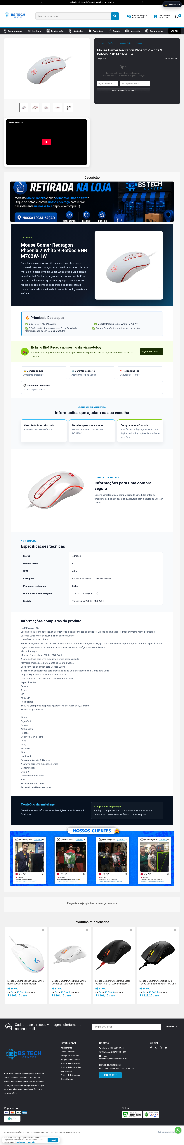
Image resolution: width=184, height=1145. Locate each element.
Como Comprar (67, 1052)
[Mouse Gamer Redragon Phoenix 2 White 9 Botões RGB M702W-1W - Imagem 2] (35, 107)
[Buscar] (115, 16)
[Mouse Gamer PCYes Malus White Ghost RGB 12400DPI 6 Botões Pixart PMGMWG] (70, 965)
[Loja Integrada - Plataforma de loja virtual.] (168, 1132)
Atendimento (66, 1048)
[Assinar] (171, 1027)
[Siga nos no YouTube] (161, 1048)
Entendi (53, 1140)
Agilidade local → (151, 351)
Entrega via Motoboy (70, 1055)
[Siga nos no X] (155, 1048)
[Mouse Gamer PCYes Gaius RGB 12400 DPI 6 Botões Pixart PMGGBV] (158, 965)
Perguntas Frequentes (70, 1059)
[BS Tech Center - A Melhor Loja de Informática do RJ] (15, 16)
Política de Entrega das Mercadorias (71, 1069)
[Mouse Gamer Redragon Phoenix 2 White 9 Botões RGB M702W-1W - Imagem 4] (57, 107)
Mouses (139, 43)
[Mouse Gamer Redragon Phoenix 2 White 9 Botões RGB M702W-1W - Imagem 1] (23, 107)
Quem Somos (67, 1079)
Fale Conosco (110, 1075)
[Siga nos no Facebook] (151, 1048)
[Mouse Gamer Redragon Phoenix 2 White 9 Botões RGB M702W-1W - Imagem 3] (46, 107)
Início (102, 43)
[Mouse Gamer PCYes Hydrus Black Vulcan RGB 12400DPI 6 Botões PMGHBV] (114, 965)
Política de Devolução (70, 1063)
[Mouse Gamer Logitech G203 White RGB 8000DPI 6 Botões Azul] (26, 965)
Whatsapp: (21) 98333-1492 (113, 1052)
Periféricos (112, 43)
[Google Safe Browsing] (151, 1114)
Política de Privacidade (70, 1075)
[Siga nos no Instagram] (166, 1048)
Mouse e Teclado (126, 43)
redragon (174, 58)
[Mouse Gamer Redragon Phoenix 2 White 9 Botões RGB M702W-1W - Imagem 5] (68, 107)
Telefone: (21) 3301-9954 (112, 1048)
